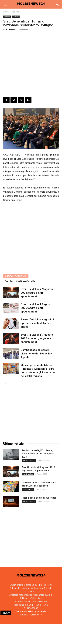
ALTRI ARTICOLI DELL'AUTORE (20, 281)
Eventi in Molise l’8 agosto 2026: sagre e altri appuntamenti (36, 308)
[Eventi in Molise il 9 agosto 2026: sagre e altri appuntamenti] (11, 292)
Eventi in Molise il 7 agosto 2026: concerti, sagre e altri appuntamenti (37, 338)
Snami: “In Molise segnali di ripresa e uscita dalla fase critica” (37, 323)
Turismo (16, 17)
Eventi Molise (28, 474)
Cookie (42, 611)
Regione (15, 11)
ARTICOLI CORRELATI (16, 276)
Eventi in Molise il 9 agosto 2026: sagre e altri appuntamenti (37, 292)
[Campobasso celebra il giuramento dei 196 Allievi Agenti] (11, 353)
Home (6, 11)
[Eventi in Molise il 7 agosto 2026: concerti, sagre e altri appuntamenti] (11, 338)
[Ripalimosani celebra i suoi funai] (11, 501)
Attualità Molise (29, 460)
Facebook (34, 614)
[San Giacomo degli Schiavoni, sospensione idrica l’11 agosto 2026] (11, 454)
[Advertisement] (31, 65)
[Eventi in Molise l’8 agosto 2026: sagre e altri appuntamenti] (11, 307)
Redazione (11, 30)
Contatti (21, 611)
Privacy (32, 611)
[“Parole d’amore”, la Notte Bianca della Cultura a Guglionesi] (11, 486)
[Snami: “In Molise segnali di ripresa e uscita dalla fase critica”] (11, 323)
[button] (57, 4)
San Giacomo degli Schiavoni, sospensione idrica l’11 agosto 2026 (38, 453)
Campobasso (28, 489)
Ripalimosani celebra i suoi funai (39, 498)
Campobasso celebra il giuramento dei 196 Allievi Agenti (36, 353)
